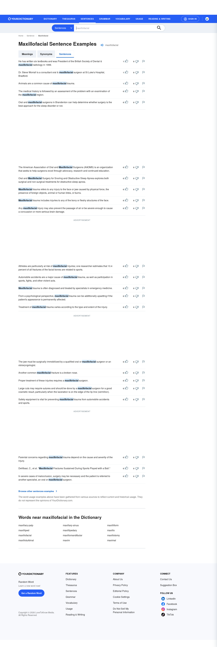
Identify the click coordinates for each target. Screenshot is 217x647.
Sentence (30, 35)
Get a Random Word (31, 593)
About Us (118, 579)
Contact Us (166, 579)
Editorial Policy (121, 591)
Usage (69, 608)
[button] (190, 19)
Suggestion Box (168, 585)
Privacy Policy (120, 585)
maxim (66, 540)
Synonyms (46, 54)
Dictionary (71, 579)
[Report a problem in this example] (143, 61)
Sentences (60, 28)
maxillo (111, 530)
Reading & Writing (75, 614)
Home (20, 35)
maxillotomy (113, 535)
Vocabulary (72, 602)
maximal (111, 540)
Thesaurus (71, 585)
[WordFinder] (207, 19)
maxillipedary (70, 530)
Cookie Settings (121, 597)
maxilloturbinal (26, 540)
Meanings (27, 54)
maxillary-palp (25, 525)
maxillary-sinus (71, 525)
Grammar (70, 597)
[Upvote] (126, 61)
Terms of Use (120, 602)
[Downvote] (137, 61)
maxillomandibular (72, 535)
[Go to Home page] (20, 19)
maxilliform (113, 525)
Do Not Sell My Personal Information (124, 610)
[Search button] (160, 28)
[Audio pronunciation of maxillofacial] (102, 45)
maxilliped (23, 530)
